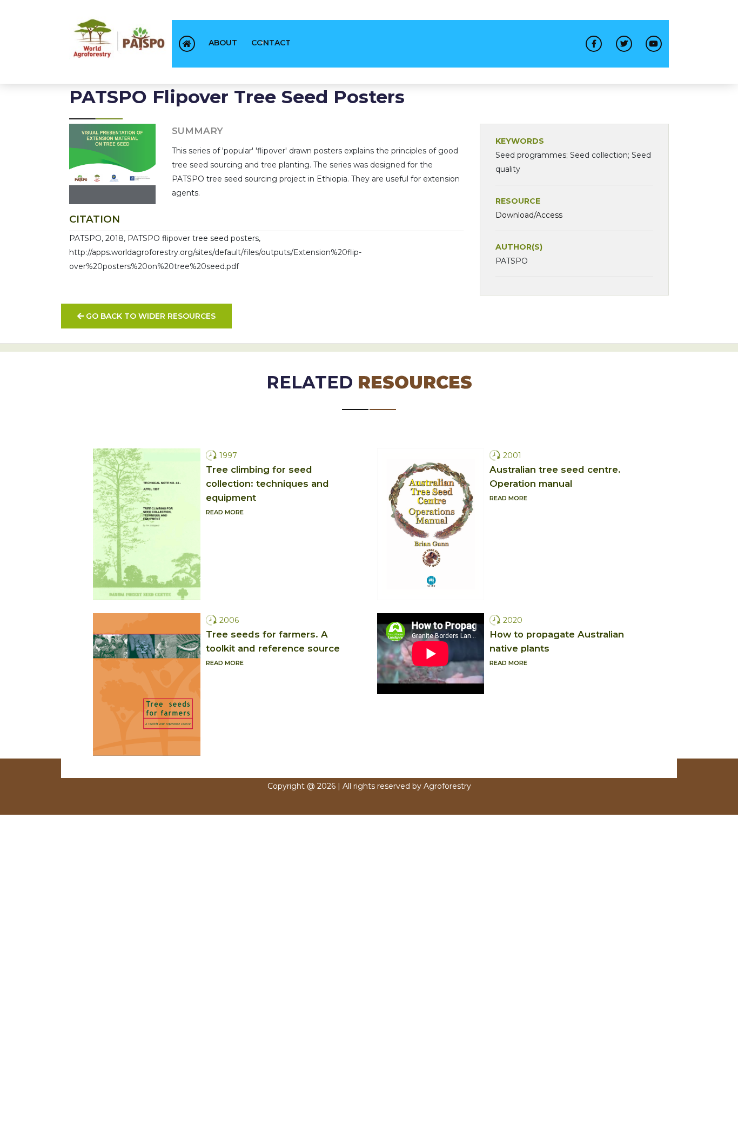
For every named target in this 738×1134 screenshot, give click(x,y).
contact (271, 43)
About (223, 43)
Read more (225, 512)
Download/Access (528, 215)
